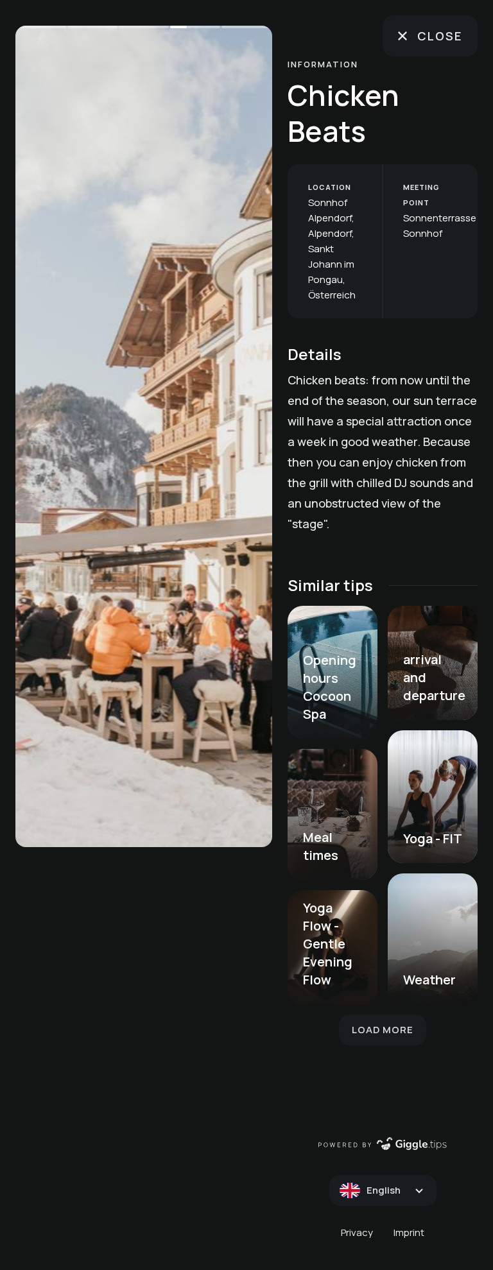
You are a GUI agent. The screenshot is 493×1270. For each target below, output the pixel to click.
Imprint (409, 1232)
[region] (143, 436)
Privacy (357, 1232)
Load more (382, 1029)
